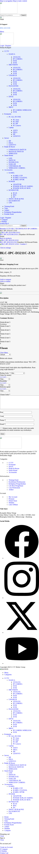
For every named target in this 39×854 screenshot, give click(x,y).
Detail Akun (13, 501)
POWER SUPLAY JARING (23, 186)
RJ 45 (15, 193)
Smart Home (13, 470)
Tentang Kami (13, 480)
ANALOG (17, 57)
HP (14, 134)
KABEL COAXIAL (20, 178)
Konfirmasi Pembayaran (17, 482)
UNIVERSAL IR (15, 166)
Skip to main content (20, 1)
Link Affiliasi (13, 505)
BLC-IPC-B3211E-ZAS (8, 242)
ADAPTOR (17, 184)
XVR (15, 63)
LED (10, 158)
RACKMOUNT (14, 201)
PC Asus (16, 120)
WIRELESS (13, 153)
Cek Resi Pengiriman (16, 486)
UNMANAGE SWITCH (17, 150)
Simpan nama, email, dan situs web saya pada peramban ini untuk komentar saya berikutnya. (17, 429)
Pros (1, 412)
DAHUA (12, 54)
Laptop (11, 127)
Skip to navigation (6, 1)
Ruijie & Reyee (14, 468)
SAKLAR (12, 164)
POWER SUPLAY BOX (22, 188)
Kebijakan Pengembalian (17, 484)
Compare (7, 830)
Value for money (5, 375)
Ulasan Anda (5, 394)
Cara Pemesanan (14, 488)
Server (11, 466)
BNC (15, 195)
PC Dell (16, 122)
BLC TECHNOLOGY (19, 229)
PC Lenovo (17, 125)
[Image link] (11, 448)
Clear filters (4, 353)
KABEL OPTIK (18, 179)
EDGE (11, 96)
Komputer (12, 465)
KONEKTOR (14, 190)
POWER (12, 181)
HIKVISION (13, 65)
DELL (15, 132)
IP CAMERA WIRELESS (22, 110)
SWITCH (12, 160)
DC (14, 197)
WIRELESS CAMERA (17, 168)
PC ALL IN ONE (15, 117)
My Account (13, 497)
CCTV (8, 229)
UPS (10, 203)
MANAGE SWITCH (16, 151)
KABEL (12, 173)
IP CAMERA (17, 59)
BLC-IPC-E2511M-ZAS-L (9, 234)
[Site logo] (8, 13)
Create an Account (6, 847)
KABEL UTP (18, 176)
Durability (3, 381)
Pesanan (11, 499)
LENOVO (16, 136)
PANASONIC (14, 86)
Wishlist (11, 503)
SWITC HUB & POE (16, 199)
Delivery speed (5, 387)
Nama (2, 420)
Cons (2, 416)
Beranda (3, 229)
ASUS (15, 130)
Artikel (11, 490)
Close (2, 836)
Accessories (13, 472)
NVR (15, 61)
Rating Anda (5, 373)
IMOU (11, 107)
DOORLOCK (14, 162)
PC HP (15, 123)
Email (2, 424)
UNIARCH (13, 75)
